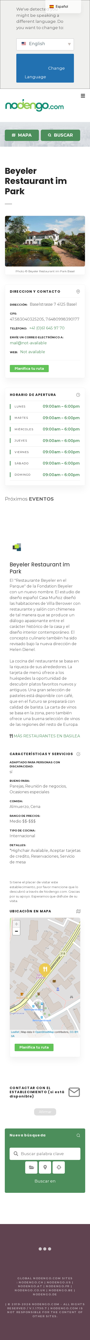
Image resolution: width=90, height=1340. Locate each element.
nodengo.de (45, 1294)
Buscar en (45, 1181)
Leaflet (15, 1032)
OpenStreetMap (44, 1032)
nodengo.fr (58, 1286)
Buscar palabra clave (16, 1154)
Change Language (45, 72)
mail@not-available (28, 343)
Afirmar (45, 1112)
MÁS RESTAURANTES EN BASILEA (46, 736)
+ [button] (16, 924)
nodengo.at (30, 1286)
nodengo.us (58, 1282)
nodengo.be (61, 1290)
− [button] (16, 931)
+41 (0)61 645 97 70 (47, 328)
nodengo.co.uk (30, 1290)
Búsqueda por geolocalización (59, 1167)
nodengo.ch (31, 1282)
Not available (32, 352)
